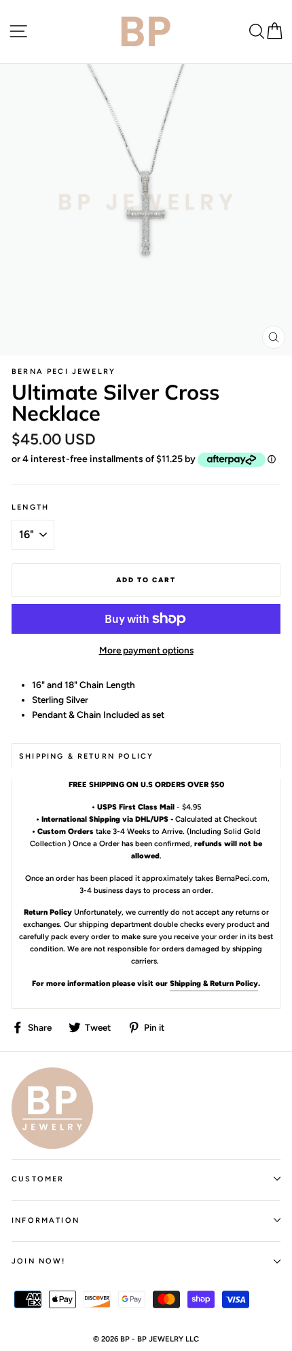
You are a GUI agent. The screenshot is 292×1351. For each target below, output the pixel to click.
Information (45, 1220)
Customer (38, 1179)
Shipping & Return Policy (214, 983)
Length (30, 507)
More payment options (146, 650)
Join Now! (39, 1261)
